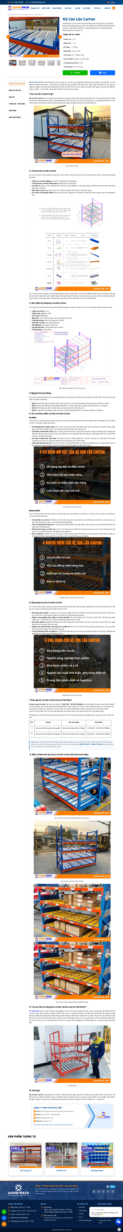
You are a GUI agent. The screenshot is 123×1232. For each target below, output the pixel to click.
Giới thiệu (82, 1207)
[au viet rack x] (108, 1191)
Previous (8, 37)
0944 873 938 (96, 744)
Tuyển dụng (82, 1210)
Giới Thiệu (46, 8)
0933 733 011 (84, 744)
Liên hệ (107, 8)
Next (60, 37)
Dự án (77, 8)
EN (114, 2)
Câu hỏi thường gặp (85, 1220)
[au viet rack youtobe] (99, 1191)
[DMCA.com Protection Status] (112, 1187)
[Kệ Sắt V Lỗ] (61, 1155)
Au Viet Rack (34, 1011)
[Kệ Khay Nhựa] (97, 1155)
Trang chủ (11, 14)
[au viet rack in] (113, 1191)
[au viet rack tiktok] (94, 1191)
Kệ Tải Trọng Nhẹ (22, 14)
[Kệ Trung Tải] (26, 1155)
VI (109, 2)
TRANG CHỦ (34, 8)
